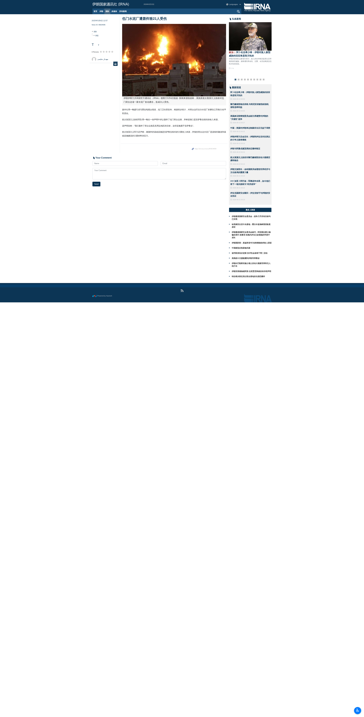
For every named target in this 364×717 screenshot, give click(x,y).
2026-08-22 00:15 (239, 152)
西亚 (97, 35)
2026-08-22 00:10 (239, 164)
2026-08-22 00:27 (239, 123)
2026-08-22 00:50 (239, 111)
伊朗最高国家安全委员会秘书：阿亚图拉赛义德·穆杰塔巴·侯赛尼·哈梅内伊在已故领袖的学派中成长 (251, 235)
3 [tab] (241, 79)
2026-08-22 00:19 (239, 143)
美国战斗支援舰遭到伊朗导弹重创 (245, 258)
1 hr (232, 68)
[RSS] (182, 290)
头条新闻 (236, 19)
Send (96, 184)
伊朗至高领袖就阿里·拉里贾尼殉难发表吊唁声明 (251, 271)
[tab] (250, 210)
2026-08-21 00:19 (239, 199)
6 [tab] (251, 79)
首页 (95, 11)
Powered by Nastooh (105, 296)
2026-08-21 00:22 (239, 188)
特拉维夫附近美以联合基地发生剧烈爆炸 (248, 276)
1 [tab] (235, 79)
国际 (107, 11)
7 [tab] (254, 79)
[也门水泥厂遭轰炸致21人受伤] (174, 60)
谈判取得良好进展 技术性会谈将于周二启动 (249, 253)
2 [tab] (238, 79)
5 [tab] (248, 79)
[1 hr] (250, 36)
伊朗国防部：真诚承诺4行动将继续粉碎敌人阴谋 (252, 243)
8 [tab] (257, 79)
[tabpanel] (250, 46)
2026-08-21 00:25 (239, 176)
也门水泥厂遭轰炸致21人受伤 (145, 18)
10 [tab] (263, 79)
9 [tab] (260, 79)
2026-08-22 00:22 (239, 131)
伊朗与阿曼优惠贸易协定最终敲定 (245, 148)
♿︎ (358, 710)
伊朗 (101, 11)
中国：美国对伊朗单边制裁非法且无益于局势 (250, 128)
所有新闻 (123, 11)
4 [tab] (244, 79)
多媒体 (114, 11)
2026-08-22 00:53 (239, 99)
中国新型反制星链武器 (241, 248)
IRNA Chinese (115, 4)
